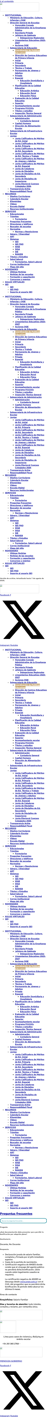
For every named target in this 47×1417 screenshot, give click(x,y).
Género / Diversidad (19, 234)
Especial (19, 78)
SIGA (17, 249)
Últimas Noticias (18, 272)
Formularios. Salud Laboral (28, 261)
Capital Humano (23, 123)
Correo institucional (19, 264)
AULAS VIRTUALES (14, 282)
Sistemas (14, 239)
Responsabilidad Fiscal (21, 191)
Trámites (14, 216)
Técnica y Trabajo (23, 68)
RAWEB (19, 254)
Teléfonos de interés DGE (33, 1343)
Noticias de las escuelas (21, 274)
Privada (18, 75)
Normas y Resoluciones (26, 231)
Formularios (21, 219)
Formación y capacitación (22, 277)
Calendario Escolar (19, 199)
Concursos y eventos (20, 279)
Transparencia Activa (20, 188)
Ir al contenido (7, 1)
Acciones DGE (22, 45)
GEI (17, 241)
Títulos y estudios (24, 110)
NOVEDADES (11, 269)
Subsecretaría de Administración (26, 116)
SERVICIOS (10, 211)
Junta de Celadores (24, 168)
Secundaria (20, 65)
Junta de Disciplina (24, 171)
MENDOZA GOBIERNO (11, 1361)
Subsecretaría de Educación (23, 48)
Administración (22, 118)
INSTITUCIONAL (13, 15)
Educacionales (17, 214)
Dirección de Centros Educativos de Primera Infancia (31, 56)
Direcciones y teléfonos (21, 224)
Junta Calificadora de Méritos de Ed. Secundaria (29, 149)
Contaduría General (29, 121)
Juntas (13, 136)
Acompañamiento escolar (27, 105)
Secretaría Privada (24, 32)
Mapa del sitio (17, 267)
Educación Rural (28, 93)
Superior (19, 103)
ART (12, 236)
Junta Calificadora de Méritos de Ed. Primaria (29, 144)
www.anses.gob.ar (28, 1281)
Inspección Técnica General (28, 113)
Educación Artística (29, 90)
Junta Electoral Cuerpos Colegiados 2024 (27, 184)
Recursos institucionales (22, 209)
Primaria (19, 63)
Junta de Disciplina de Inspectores (26, 179)
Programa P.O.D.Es (24, 108)
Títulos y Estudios (19, 256)
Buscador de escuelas (20, 226)
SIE (16, 251)
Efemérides (15, 201)
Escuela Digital (17, 206)
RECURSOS (10, 194)
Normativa (15, 229)
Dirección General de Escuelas (24, 22)
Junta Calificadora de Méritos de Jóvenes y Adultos (29, 159)
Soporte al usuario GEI (21, 292)
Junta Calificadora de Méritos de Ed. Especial (29, 164)
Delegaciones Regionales (32, 37)
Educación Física (28, 95)
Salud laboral (16, 259)
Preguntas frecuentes (20, 221)
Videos (13, 204)
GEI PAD (19, 244)
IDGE (17, 246)
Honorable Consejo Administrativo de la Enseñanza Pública (30, 27)
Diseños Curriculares (20, 196)
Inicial (18, 60)
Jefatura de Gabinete (25, 35)
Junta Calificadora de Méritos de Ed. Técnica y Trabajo (29, 154)
